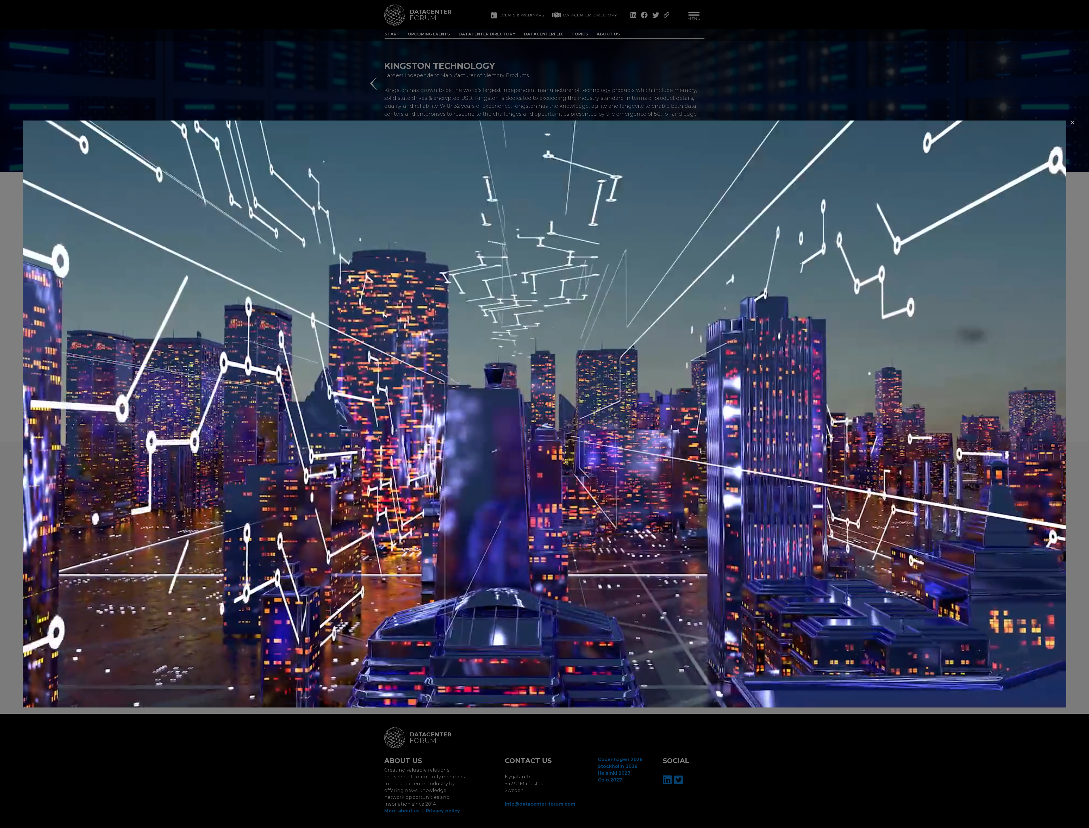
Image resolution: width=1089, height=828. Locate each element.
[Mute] (1014, 701)
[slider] (530, 701)
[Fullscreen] (1059, 701)
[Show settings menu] (1029, 701)
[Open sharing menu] (1044, 701)
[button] (1072, 122)
